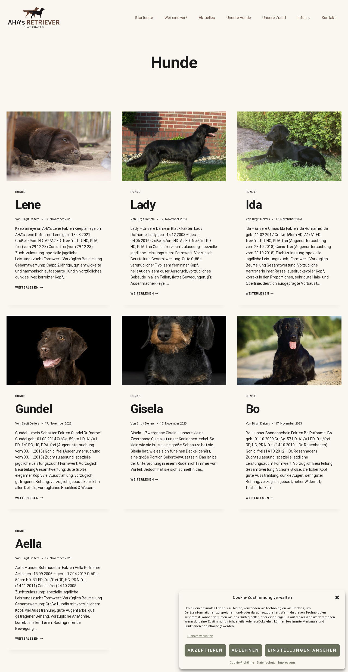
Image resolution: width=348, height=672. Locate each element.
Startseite (144, 18)
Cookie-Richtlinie (242, 662)
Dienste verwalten (200, 636)
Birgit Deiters (30, 219)
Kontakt (329, 18)
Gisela (146, 409)
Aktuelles (207, 18)
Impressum (286, 662)
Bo (253, 409)
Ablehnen (245, 650)
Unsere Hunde (238, 18)
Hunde (20, 191)
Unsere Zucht (274, 18)
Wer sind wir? (175, 18)
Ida (254, 204)
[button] (337, 597)
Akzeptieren (205, 650)
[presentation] (59, 146)
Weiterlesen (29, 287)
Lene (28, 204)
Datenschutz (266, 662)
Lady (143, 204)
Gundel (33, 409)
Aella (28, 544)
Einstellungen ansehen (302, 650)
